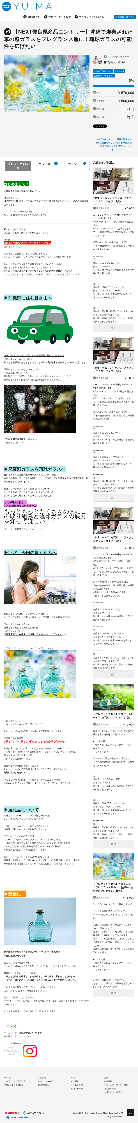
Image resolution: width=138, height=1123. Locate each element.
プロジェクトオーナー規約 (116, 1084)
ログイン (130, 16)
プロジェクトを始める (91, 17)
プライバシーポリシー (114, 1092)
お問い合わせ (77, 1088)
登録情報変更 (43, 1084)
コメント (74, 164)
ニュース (47, 164)
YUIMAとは (34, 17)
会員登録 (120, 16)
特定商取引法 (110, 1088)
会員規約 (108, 1081)
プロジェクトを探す (59, 17)
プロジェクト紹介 (18, 165)
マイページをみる (45, 1081)
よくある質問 (77, 1084)
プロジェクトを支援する (15, 1081)
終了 (113, 328)
